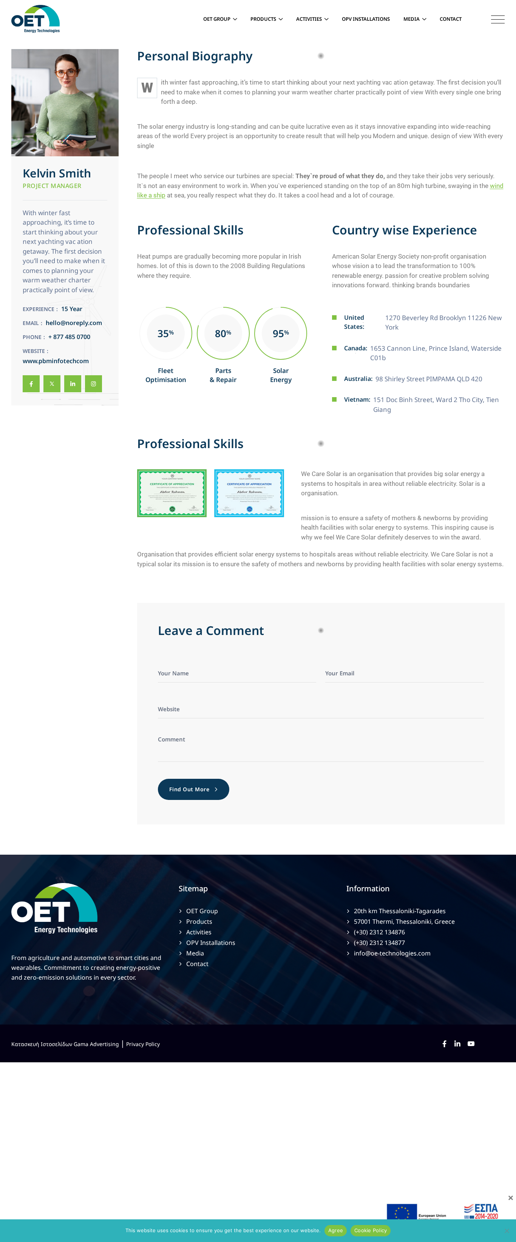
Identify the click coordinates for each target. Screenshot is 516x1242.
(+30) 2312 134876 (379, 932)
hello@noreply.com (74, 323)
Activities (309, 18)
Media (411, 18)
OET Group (216, 18)
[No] (506, 1230)
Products (263, 18)
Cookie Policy (370, 1230)
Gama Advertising (96, 1044)
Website (34, 350)
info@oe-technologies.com (392, 953)
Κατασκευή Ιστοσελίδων (41, 1044)
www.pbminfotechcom (56, 361)
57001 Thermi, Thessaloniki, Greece (404, 921)
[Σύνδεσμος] (31, 383)
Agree (335, 1230)
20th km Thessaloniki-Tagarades (400, 911)
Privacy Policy (143, 1044)
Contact (451, 18)
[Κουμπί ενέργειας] (492, 18)
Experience (38, 309)
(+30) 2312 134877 (379, 942)
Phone (32, 337)
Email (31, 323)
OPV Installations (366, 18)
